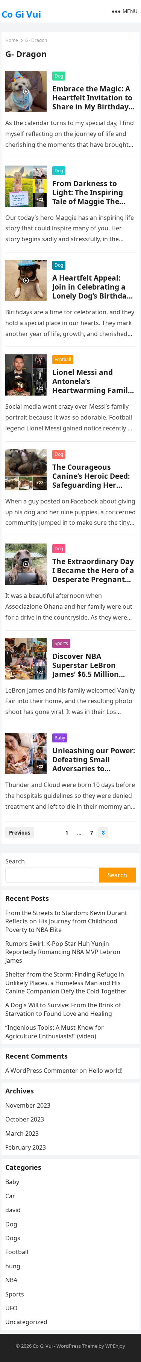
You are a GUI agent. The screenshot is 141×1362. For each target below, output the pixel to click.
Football (63, 359)
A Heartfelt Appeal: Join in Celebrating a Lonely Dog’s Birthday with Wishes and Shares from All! (91, 296)
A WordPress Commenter (41, 1070)
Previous (19, 832)
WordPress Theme (76, 1346)
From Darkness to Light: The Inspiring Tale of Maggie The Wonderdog (87, 196)
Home (11, 40)
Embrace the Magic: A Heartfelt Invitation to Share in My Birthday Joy (92, 102)
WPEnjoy (115, 1346)
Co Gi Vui (21, 14)
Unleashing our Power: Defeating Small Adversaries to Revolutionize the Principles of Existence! (93, 768)
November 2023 (27, 1105)
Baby (60, 738)
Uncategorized (26, 1322)
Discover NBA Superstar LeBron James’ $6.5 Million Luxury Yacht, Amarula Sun (93, 674)
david (13, 1210)
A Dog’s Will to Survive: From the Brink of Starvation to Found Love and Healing (63, 1009)
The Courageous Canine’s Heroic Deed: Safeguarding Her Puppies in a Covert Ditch (91, 485)
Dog (59, 76)
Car (10, 1196)
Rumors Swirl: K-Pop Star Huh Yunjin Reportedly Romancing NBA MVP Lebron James (62, 952)
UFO (11, 1308)
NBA (11, 1280)
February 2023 (25, 1147)
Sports (61, 643)
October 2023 (24, 1119)
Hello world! (105, 1070)
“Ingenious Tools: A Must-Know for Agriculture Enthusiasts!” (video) (54, 1031)
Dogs (12, 1238)
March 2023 (22, 1133)
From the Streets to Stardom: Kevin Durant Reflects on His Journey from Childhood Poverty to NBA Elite (66, 921)
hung (12, 1266)
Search (15, 861)
